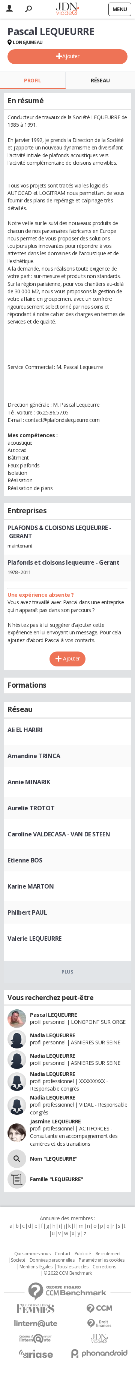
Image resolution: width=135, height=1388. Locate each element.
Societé (18, 1260)
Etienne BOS (25, 860)
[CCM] (99, 1308)
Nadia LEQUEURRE (52, 1035)
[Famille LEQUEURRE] (17, 1179)
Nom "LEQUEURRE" (54, 1158)
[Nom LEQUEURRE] (17, 1158)
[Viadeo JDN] (99, 1338)
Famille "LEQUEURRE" (56, 1179)
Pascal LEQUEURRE (53, 1014)
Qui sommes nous (32, 1253)
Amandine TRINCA (34, 756)
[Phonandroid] (99, 1353)
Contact (62, 1253)
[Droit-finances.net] (99, 1323)
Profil (32, 80)
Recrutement (108, 1253)
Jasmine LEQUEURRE (55, 1121)
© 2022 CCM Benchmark (68, 1273)
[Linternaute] (36, 1323)
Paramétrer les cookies (101, 1260)
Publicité (83, 1253)
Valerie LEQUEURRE (35, 938)
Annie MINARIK (29, 782)
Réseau (100, 80)
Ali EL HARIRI (25, 730)
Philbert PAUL (27, 912)
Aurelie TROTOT (31, 808)
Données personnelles (52, 1260)
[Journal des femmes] (36, 1308)
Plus (67, 971)
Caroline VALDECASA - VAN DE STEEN (59, 834)
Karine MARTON (31, 886)
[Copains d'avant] (36, 1338)
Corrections (104, 1266)
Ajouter (70, 56)
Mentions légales (36, 1266)
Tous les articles (72, 1266)
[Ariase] (36, 1354)
